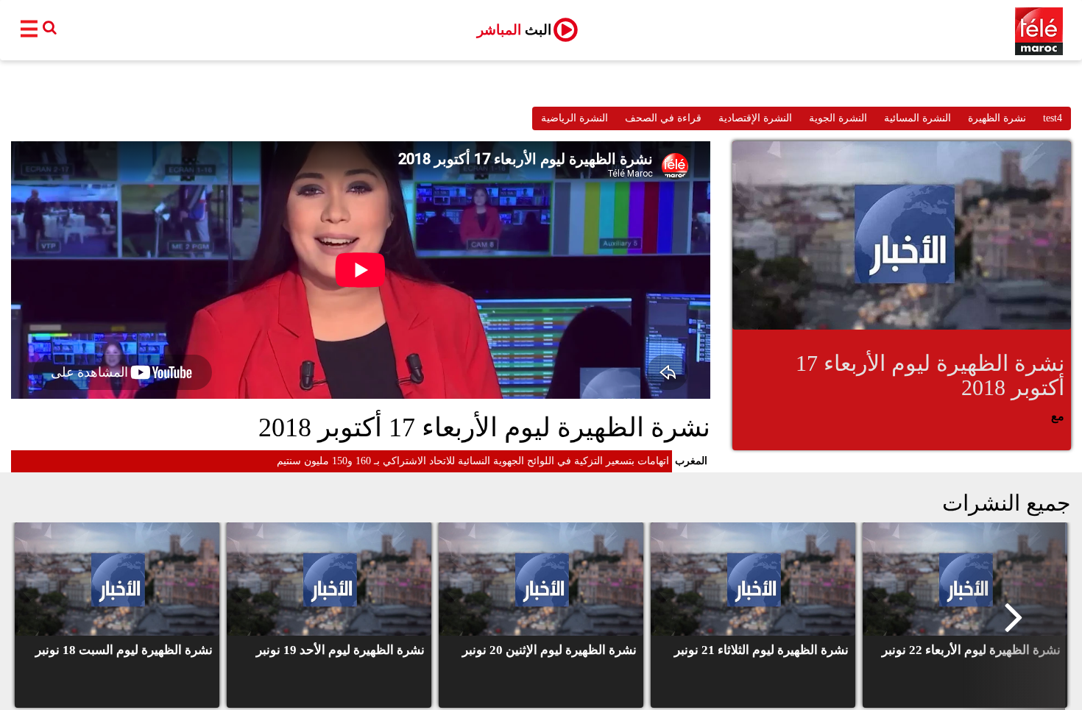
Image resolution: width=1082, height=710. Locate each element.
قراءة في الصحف (663, 118)
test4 (1052, 118)
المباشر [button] (514, 30)
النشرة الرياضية (574, 118)
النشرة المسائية (917, 118)
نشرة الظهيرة (997, 118)
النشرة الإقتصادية (755, 118)
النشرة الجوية (838, 118)
